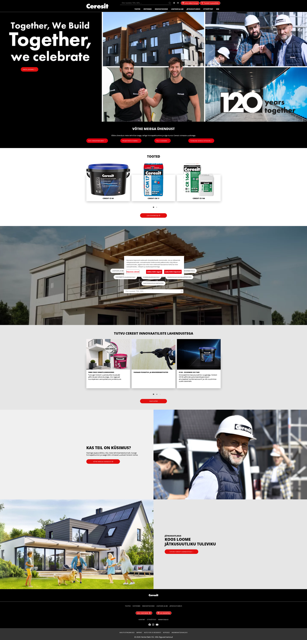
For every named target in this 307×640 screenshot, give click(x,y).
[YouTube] (157, 624)
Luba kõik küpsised (173, 272)
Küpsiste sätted (132, 272)
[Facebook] (149, 624)
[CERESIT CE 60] (108, 182)
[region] (154, 266)
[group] (153, 186)
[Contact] (178, 3)
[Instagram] (153, 624)
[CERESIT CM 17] (153, 182)
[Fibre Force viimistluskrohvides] (108, 363)
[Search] (170, 3)
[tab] (153, 207)
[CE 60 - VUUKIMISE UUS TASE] (199, 363)
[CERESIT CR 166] (199, 182)
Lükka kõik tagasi (154, 272)
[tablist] (153, 207)
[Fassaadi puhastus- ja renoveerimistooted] (153, 363)
